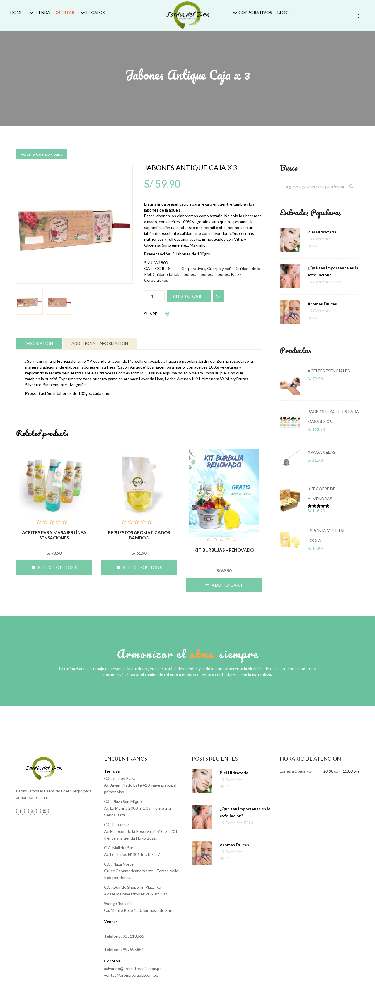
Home (16, 12)
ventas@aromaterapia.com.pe (131, 975)
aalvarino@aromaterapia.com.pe (133, 968)
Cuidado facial (165, 274)
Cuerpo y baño (220, 268)
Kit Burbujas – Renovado (224, 550)
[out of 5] (54, 487)
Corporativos (255, 12)
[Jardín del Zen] (187, 15)
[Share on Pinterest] (167, 313)
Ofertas (64, 12)
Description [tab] (39, 343)
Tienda (42, 12)
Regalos (95, 12)
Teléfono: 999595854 (124, 949)
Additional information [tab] (99, 343)
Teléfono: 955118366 (124, 935)
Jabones (187, 274)
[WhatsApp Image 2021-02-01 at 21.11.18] (74, 223)
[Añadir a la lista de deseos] (218, 296)
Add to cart (189, 296)
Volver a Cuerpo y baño (42, 154)
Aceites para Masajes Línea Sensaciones (54, 535)
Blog (283, 12)
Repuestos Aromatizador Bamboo (139, 535)
